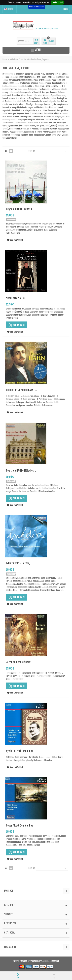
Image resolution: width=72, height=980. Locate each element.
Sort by (31, 151)
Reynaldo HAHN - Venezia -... (21, 209)
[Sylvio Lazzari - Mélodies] (26, 724)
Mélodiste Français (18, 59)
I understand (57, 2)
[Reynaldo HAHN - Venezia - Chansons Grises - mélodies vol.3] (26, 182)
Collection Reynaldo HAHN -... (21, 390)
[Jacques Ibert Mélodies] (26, 635)
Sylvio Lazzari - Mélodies (19, 751)
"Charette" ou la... (16, 298)
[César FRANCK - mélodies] (26, 798)
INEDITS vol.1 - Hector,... (19, 563)
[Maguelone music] (36, 25)
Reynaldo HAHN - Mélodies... (21, 470)
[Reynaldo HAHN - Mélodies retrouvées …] (26, 443)
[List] (11, 151)
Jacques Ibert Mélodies (18, 662)
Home (5, 59)
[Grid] (6, 151)
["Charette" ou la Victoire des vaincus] (26, 271)
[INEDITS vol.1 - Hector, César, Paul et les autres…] (26, 536)
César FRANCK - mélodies (19, 825)
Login (65, 9)
